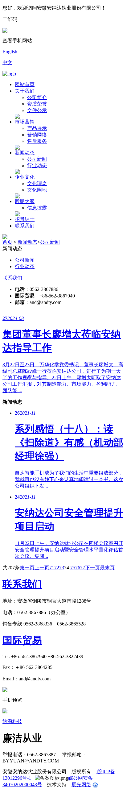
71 (51, 567)
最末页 (107, 567)
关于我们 (25, 90)
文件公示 (37, 110)
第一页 (27, 567)
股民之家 (25, 201)
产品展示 (37, 128)
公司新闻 (37, 159)
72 (56, 567)
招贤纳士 (25, 219)
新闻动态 (25, 152)
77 (82, 567)
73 (61, 567)
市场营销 (25, 121)
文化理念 (37, 183)
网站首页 (25, 84)
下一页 (92, 567)
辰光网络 (81, 784)
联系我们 (25, 225)
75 (72, 567)
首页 (7, 242)
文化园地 (37, 190)
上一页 (42, 567)
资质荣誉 (37, 103)
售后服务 (37, 141)
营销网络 (37, 134)
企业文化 (25, 177)
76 (77, 567)
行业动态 (37, 165)
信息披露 (37, 207)
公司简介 (37, 97)
